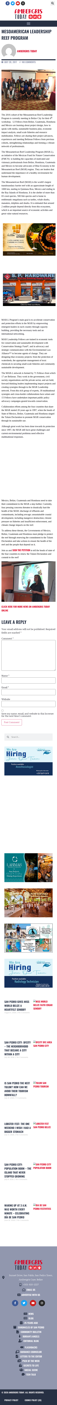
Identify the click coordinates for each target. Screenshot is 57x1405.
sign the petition (21, 550)
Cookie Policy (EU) (33, 1400)
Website (5, 699)
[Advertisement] (28, 465)
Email (5, 687)
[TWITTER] (13, 3)
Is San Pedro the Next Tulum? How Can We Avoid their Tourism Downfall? (17, 1089)
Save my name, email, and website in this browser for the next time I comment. (27, 715)
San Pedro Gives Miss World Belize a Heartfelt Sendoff (16, 1005)
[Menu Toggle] (28, 23)
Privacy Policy (11, 1400)
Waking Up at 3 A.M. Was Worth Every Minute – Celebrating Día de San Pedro (16, 1211)
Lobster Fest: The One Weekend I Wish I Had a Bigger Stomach (17, 1128)
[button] (52, 3)
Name (5, 676)
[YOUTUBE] (18, 3)
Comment (7, 638)
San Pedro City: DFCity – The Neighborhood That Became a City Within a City (17, 1048)
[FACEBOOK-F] (8, 3)
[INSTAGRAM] (23, 3)
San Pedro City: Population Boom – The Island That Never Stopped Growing (17, 1170)
